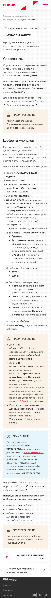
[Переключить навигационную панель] (45, 5)
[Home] (21, 5)
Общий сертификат (31, 401)
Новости (7, 585)
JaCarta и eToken (33, 452)
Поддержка (8, 590)
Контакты (7, 595)
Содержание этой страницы (21, 28)
